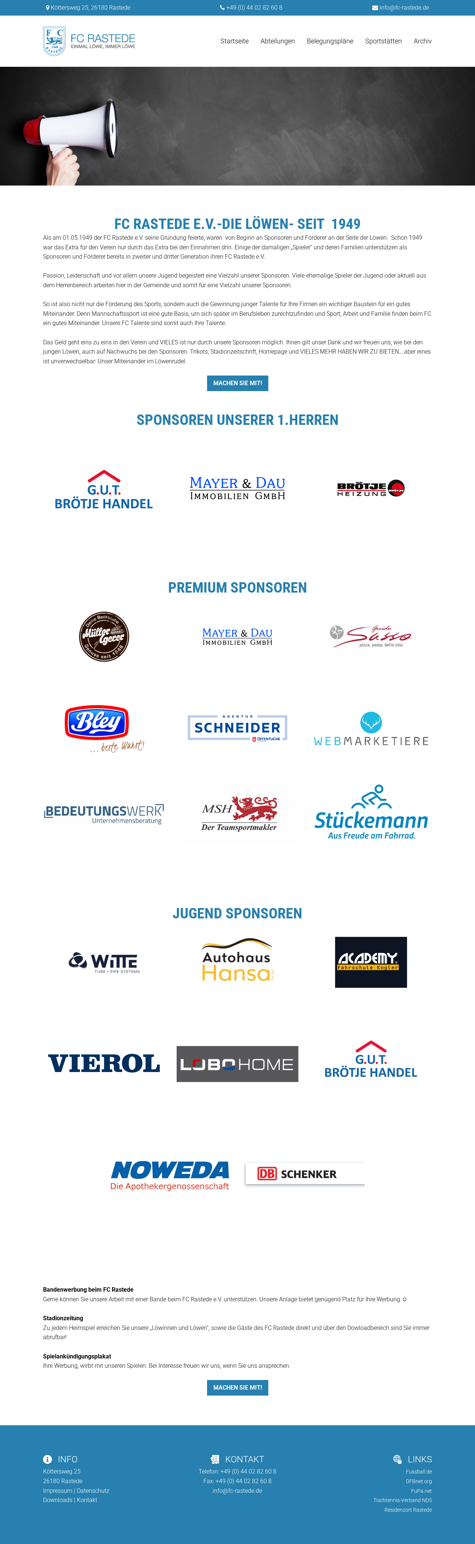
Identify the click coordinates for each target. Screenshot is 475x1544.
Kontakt (87, 1500)
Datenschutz (93, 1490)
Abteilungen (278, 41)
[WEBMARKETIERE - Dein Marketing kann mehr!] (371, 728)
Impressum (57, 1490)
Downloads (57, 1500)
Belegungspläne (330, 41)
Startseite (234, 41)
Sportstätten (383, 41)
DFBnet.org (419, 1481)
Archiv (423, 41)
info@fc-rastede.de (404, 7)
